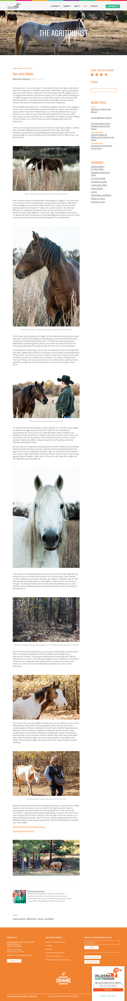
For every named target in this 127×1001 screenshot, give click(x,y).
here (73, 111)
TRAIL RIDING (97, 188)
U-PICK (94, 192)
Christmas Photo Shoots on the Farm (101, 147)
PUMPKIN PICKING (99, 182)
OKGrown (49, 949)
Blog (85, 6)
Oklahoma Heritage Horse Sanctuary (29, 827)
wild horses (31, 918)
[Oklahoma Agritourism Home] (14, 5)
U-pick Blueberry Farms (101, 117)
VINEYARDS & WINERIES (101, 195)
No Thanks (103, 996)
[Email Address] (102, 942)
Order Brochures (92, 962)
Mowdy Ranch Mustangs (23, 831)
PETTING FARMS (98, 178)
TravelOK (49, 946)
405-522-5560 (14, 955)
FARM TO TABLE (98, 198)
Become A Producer (93, 957)
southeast (49, 918)
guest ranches (19, 918)
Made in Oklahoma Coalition (55, 942)
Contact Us (14, 961)
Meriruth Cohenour (21, 79)
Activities (54, 6)
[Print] (106, 74)
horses (41, 918)
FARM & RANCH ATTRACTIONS (97, 167)
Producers (94, 6)
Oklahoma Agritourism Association (58, 960)
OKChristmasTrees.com (54, 956)
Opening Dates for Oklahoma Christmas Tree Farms (102, 137)
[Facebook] (92, 74)
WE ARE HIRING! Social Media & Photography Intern (100, 126)
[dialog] (108, 983)
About (76, 6)
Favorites (114, 6)
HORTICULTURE (98, 202)
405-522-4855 (27, 955)
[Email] (101, 74)
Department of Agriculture (55, 953)
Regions (66, 6)
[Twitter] (96, 74)
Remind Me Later (111, 996)
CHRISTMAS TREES (99, 185)
